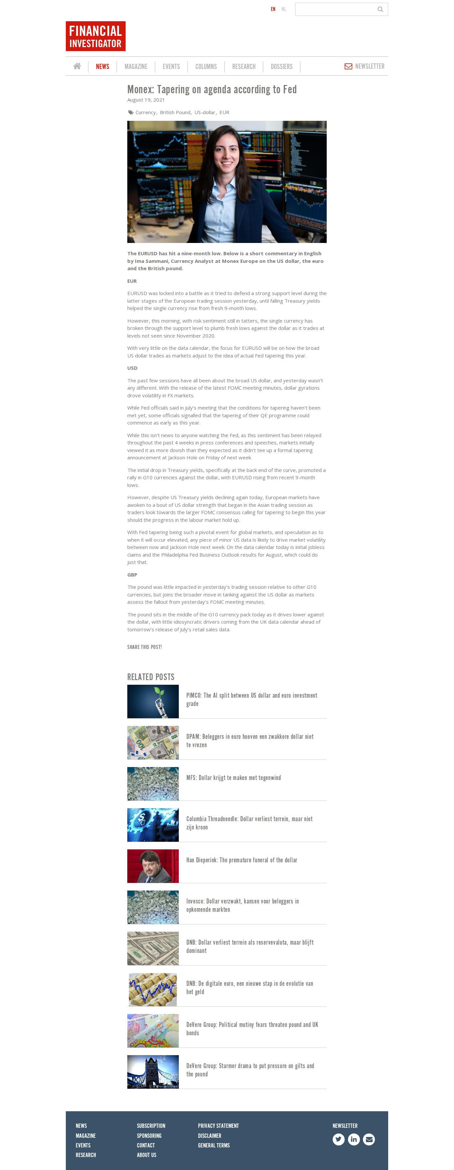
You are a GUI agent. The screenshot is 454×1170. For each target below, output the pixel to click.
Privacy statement (218, 1126)
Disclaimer (209, 1136)
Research (244, 67)
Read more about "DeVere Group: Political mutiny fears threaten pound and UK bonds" (227, 1031)
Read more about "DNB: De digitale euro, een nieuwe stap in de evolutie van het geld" (227, 989)
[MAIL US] (369, 1139)
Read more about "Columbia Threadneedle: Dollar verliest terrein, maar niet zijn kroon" (227, 825)
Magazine (136, 67)
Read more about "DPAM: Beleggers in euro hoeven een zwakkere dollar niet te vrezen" (227, 742)
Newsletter (370, 66)
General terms (214, 1145)
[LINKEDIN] (354, 1139)
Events (171, 67)
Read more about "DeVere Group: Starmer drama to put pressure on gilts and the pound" (227, 1072)
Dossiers (282, 67)
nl (284, 9)
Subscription (151, 1126)
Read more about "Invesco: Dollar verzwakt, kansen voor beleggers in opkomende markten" (227, 907)
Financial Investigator (77, 67)
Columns (206, 67)
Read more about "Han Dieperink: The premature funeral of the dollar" (227, 866)
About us (146, 1155)
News (102, 67)
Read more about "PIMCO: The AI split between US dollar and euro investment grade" (227, 701)
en (273, 9)
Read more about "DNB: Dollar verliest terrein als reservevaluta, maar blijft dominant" (227, 948)
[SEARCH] (381, 9)
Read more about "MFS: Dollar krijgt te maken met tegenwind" (227, 784)
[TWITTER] (339, 1139)
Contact (146, 1145)
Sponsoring (149, 1136)
